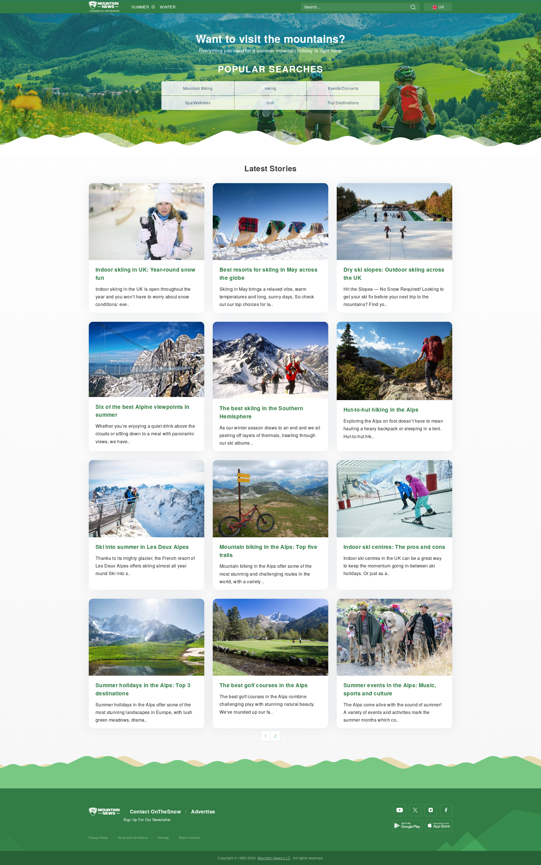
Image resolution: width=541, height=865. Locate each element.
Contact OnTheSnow (155, 811)
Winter (168, 7)
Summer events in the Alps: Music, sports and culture (389, 689)
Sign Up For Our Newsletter (146, 819)
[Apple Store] (438, 825)
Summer (140, 7)
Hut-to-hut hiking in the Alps (380, 409)
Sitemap (163, 837)
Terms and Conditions (133, 837)
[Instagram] (431, 810)
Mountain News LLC (274, 857)
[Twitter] (415, 810)
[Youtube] (400, 810)
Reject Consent (189, 837)
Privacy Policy (98, 837)
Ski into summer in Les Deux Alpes (142, 547)
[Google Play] (407, 825)
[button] (438, 7)
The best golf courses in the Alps (263, 685)
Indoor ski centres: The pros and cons (394, 547)
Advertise (203, 811)
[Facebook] (446, 810)
